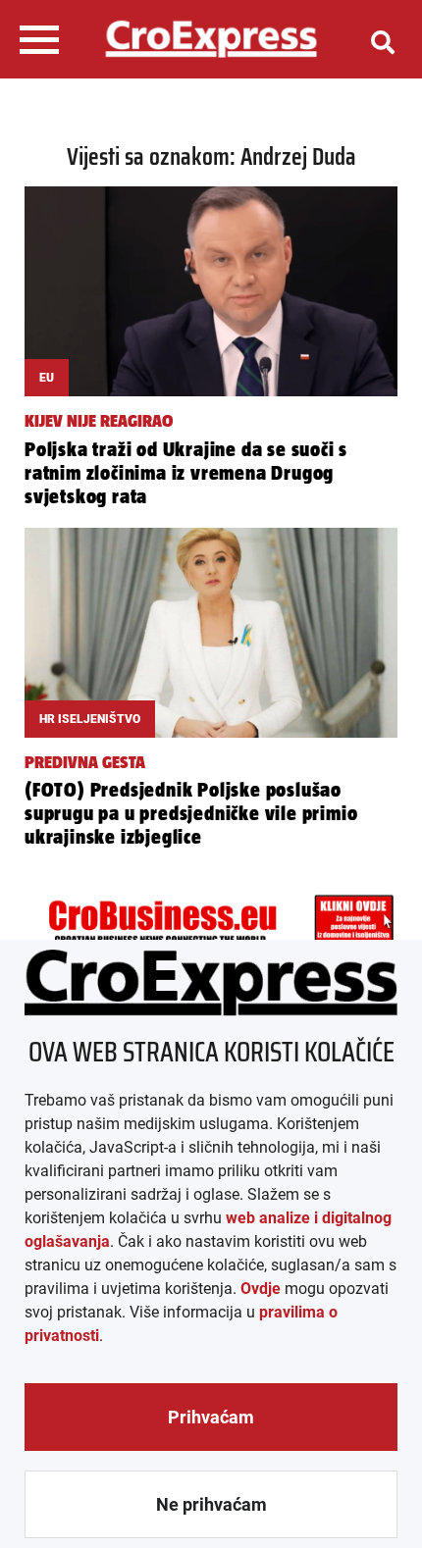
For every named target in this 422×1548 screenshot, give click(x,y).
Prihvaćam (211, 1417)
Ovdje (260, 1288)
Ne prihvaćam (211, 1504)
